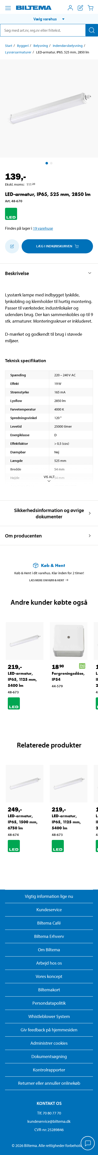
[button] (49, 19)
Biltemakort (49, 990)
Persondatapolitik (49, 1003)
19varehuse (43, 228)
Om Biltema (49, 950)
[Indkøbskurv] (90, 8)
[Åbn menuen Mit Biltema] (70, 8)
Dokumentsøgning (49, 1056)
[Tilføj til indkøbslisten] (12, 246)
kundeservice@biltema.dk (49, 1121)
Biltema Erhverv (49, 936)
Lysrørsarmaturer (18, 52)
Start (8, 45)
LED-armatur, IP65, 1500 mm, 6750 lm (23, 822)
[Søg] (91, 30)
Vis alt (49, 476)
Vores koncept (49, 976)
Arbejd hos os (49, 963)
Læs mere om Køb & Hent (46, 580)
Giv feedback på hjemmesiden (49, 1030)
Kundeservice (49, 909)
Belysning (40, 45)
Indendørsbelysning (68, 45)
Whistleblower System (49, 1016)
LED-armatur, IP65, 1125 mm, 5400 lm (22, 679)
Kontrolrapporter (49, 1070)
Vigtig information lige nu (49, 896)
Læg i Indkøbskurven (54, 246)
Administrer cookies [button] (49, 1043)
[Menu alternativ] (8, 8)
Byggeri (23, 45)
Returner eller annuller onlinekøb (49, 1083)
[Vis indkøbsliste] (80, 8)
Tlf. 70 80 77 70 (49, 1112)
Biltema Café (49, 923)
